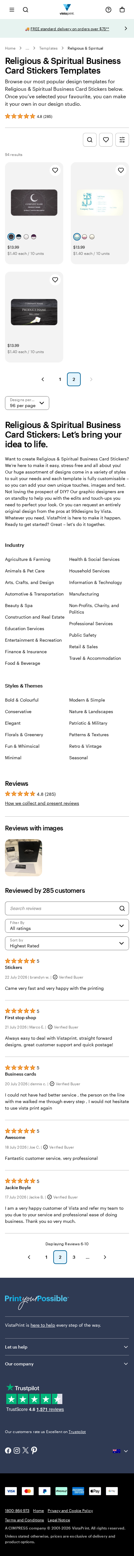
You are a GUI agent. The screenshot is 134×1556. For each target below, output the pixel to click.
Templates (48, 48)
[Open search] (25, 9)
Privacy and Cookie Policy (70, 1510)
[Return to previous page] (29, 1257)
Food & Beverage (22, 663)
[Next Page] (91, 379)
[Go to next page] (105, 1257)
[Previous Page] (43, 379)
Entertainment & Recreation (33, 640)
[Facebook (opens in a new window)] (8, 1451)
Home (10, 48)
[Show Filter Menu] (122, 140)
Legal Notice (59, 1520)
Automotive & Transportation (34, 593)
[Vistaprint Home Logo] (67, 9)
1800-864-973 (17, 1510)
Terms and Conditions (24, 1520)
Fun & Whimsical (22, 746)
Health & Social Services (94, 559)
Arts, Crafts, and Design (29, 582)
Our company (19, 1363)
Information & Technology (95, 582)
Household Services (89, 570)
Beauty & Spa (19, 605)
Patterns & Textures (89, 734)
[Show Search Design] (90, 140)
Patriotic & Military (88, 723)
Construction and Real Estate (35, 617)
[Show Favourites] (106, 140)
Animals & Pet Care (25, 570)
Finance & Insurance (26, 651)
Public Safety (82, 635)
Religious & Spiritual (85, 48)
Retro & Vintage (85, 746)
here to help (43, 1325)
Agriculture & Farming (27, 559)
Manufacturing (84, 593)
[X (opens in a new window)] (25, 1451)
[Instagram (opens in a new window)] (17, 1451)
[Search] (122, 908)
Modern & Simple (87, 700)
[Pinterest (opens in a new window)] (34, 1451)
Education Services (24, 628)
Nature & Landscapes (91, 711)
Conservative (18, 711)
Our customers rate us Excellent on (45, 1431)
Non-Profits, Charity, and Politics (94, 609)
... (27, 48)
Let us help (16, 1346)
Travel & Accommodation (95, 658)
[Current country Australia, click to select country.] (121, 1451)
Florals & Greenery (24, 734)
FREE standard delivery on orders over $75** (70, 29)
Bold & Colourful (22, 700)
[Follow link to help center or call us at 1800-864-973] (108, 10)
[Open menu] (12, 9)
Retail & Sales (83, 646)
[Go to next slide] (126, 28)
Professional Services (91, 623)
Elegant (13, 723)
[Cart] (122, 10)
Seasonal (78, 757)
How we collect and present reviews (42, 803)
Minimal (13, 757)
